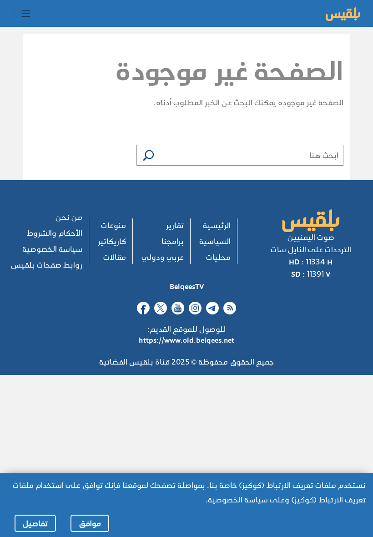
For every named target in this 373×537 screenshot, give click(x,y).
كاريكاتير (112, 241)
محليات (218, 257)
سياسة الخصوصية (52, 249)
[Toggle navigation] (26, 13)
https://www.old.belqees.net (186, 340)
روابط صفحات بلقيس (46, 265)
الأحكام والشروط (54, 233)
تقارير (175, 225)
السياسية (215, 241)
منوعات (113, 225)
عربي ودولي (162, 257)
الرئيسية (217, 225)
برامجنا (172, 241)
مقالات (114, 257)
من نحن (68, 217)
